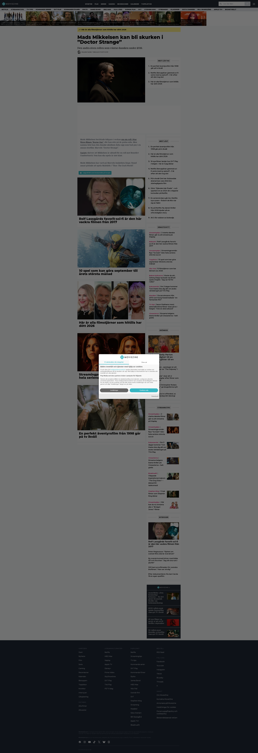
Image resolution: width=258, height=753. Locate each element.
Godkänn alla (144, 390)
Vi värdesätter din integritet (113, 362)
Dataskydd (154, 396)
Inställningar (114, 390)
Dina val (144, 362)
